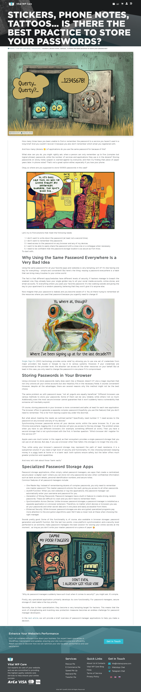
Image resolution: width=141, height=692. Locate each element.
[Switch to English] (115, 677)
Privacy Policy (93, 677)
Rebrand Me (70, 674)
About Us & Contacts (96, 663)
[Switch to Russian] (119, 677)
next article (33, 618)
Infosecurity (36, 48)
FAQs (89, 670)
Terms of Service (94, 673)
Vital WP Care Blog (23, 48)
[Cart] (122, 4)
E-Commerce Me (72, 667)
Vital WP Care (24, 4)
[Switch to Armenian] (111, 677)
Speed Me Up (71, 670)
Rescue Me (70, 664)
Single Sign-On (28, 361)
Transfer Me (70, 677)
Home (11, 48)
